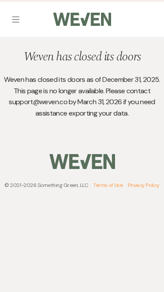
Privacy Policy (143, 185)
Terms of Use (107, 185)
